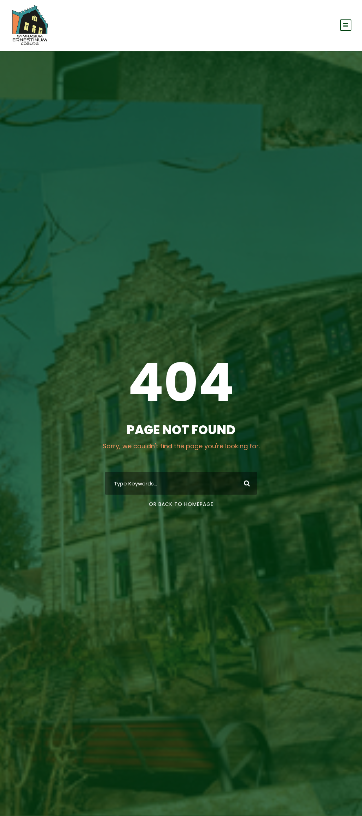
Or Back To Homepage (181, 504)
